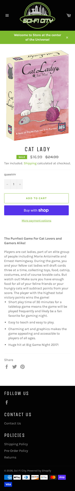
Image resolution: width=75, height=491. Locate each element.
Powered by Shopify (39, 470)
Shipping (30, 163)
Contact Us (12, 423)
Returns (10, 457)
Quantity (10, 174)
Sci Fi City (20, 470)
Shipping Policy (16, 444)
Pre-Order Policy (16, 451)
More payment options (36, 220)
